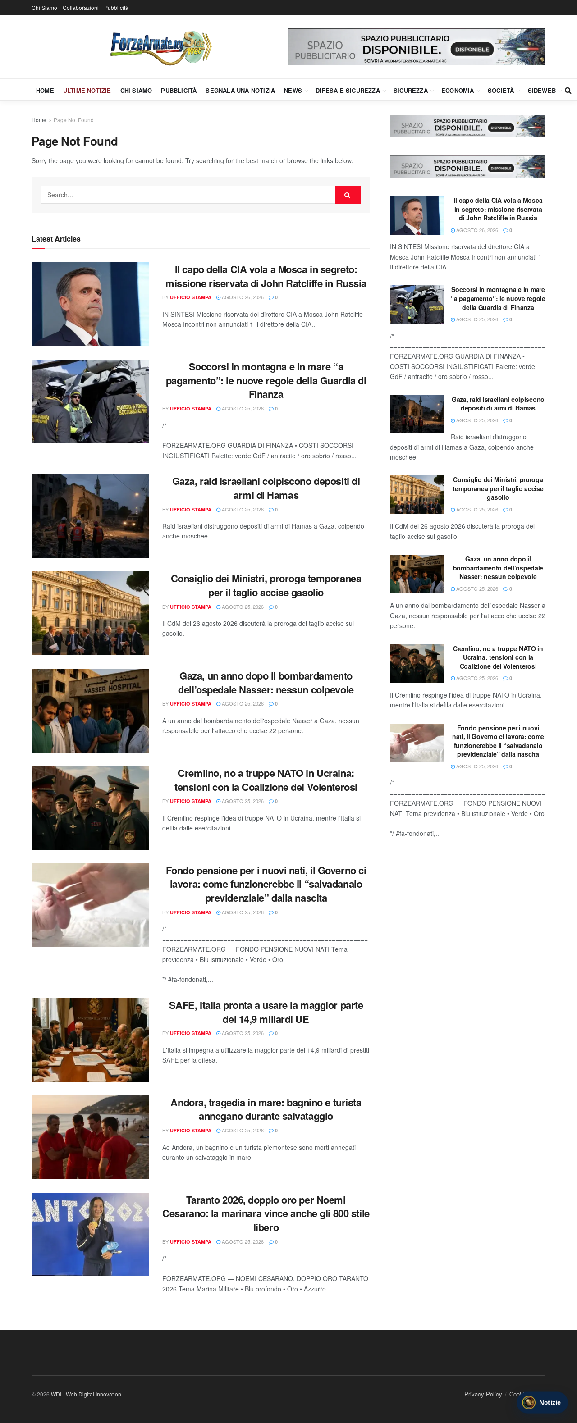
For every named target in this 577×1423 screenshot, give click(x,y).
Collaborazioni (81, 7)
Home (45, 90)
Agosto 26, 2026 (242, 297)
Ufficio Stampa (190, 297)
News (293, 90)
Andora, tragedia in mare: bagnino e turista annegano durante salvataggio (265, 1109)
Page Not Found (74, 119)
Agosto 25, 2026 (242, 408)
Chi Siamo (44, 7)
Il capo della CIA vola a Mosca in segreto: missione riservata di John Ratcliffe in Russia (265, 276)
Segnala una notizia (240, 90)
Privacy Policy (483, 1394)
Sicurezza (411, 90)
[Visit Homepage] (160, 47)
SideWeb (542, 90)
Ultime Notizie (87, 90)
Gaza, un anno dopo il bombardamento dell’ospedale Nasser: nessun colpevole (265, 682)
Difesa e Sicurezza (348, 90)
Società (501, 90)
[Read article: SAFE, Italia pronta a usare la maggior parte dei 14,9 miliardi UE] (90, 1040)
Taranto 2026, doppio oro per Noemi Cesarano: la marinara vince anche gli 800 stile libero (265, 1213)
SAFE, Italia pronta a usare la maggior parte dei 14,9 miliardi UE (266, 1012)
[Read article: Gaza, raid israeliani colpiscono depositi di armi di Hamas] (90, 516)
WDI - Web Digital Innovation (86, 1394)
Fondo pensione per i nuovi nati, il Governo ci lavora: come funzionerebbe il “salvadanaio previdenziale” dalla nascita (266, 884)
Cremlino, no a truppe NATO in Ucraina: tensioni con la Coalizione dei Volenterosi (265, 780)
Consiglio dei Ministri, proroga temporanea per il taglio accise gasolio (266, 585)
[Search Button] (568, 90)
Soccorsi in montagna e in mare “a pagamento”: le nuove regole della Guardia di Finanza (266, 380)
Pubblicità (116, 7)
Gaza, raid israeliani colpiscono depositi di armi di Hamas (266, 488)
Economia (457, 90)
